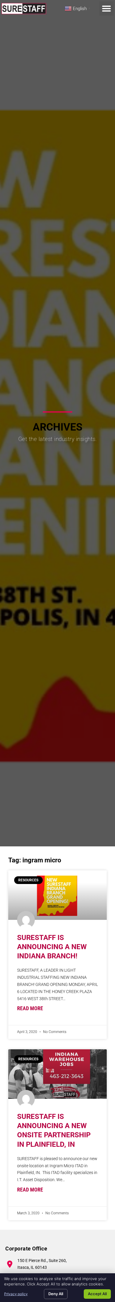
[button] (106, 8)
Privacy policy (16, 1294)
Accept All (97, 1293)
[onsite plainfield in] (57, 1074)
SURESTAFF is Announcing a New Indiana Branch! (52, 946)
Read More (30, 1008)
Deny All (55, 1293)
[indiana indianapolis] (57, 895)
